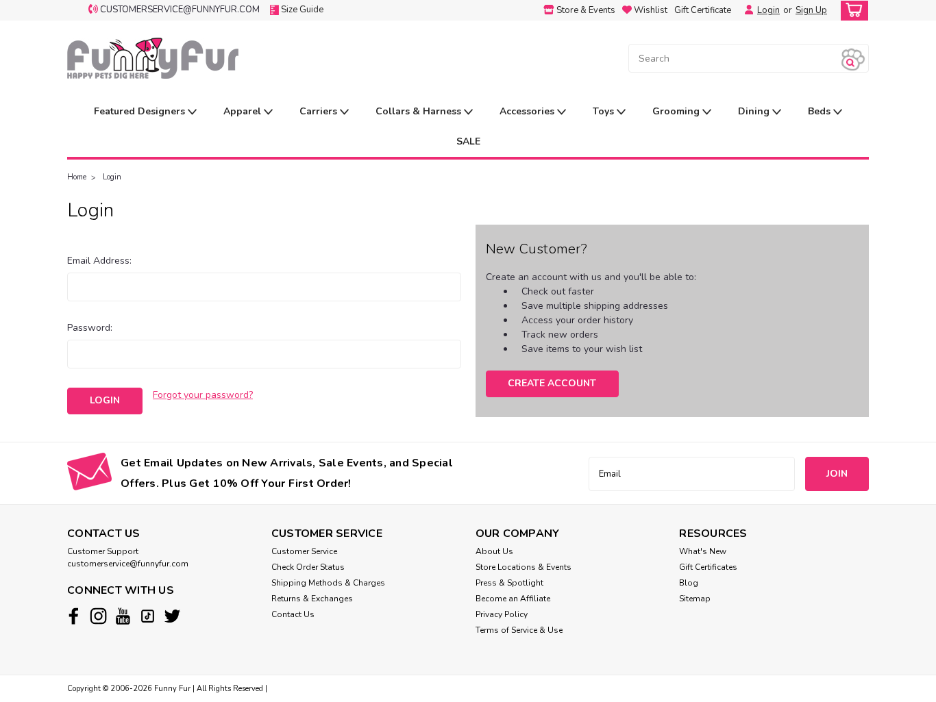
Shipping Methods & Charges (328, 582)
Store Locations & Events (523, 567)
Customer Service (304, 551)
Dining (755, 111)
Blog (688, 582)
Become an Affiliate (513, 598)
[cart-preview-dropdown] (851, 11)
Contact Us (293, 614)
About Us (494, 551)
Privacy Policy (502, 614)
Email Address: (99, 260)
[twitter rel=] (172, 616)
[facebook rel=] (73, 616)
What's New (702, 551)
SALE (468, 141)
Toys (605, 111)
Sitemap (695, 598)
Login (768, 10)
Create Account (552, 383)
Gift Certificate (702, 10)
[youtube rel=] (123, 616)
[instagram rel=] (98, 616)
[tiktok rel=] (147, 616)
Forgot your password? (203, 394)
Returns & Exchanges (312, 598)
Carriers (319, 111)
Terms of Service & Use (519, 630)
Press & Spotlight (509, 582)
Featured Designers (141, 111)
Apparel (243, 111)
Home (76, 177)
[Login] (745, 10)
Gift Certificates (708, 567)
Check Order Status (308, 567)
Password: (89, 327)
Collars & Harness (419, 111)
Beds (820, 111)
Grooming (677, 111)
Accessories (528, 111)
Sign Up (811, 10)
